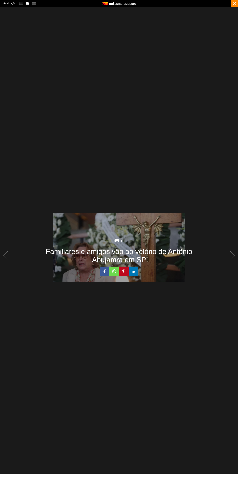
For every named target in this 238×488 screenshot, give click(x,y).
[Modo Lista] (21, 3)
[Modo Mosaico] (34, 3)
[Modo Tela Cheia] (28, 3)
